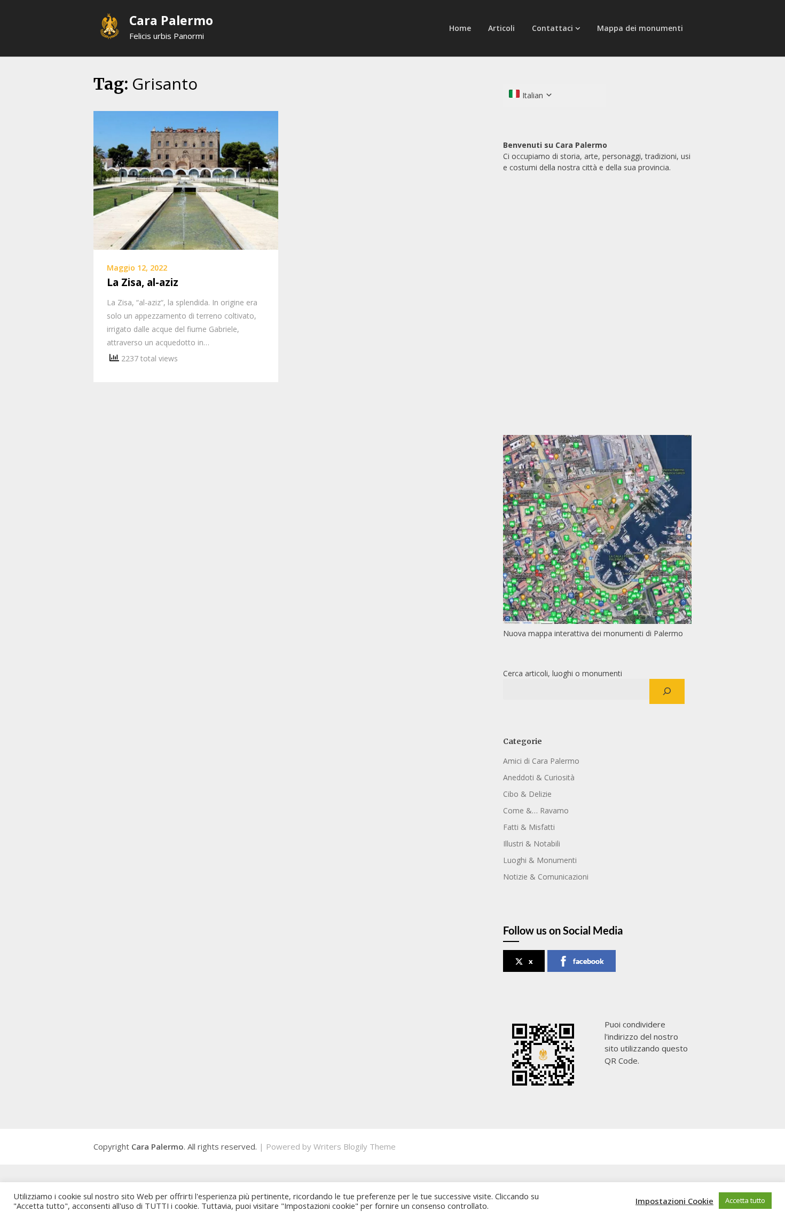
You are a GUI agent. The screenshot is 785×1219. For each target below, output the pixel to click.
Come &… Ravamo (536, 810)
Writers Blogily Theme (354, 1146)
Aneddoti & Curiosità (539, 777)
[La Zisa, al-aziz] (185, 179)
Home (460, 28)
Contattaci (552, 28)
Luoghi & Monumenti (540, 860)
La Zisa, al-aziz (142, 282)
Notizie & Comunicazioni (545, 877)
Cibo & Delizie (527, 794)
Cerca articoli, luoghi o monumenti (562, 673)
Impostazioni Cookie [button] (674, 1201)
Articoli (501, 28)
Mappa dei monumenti (640, 28)
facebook (588, 960)
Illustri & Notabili (531, 843)
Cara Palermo (171, 20)
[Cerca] (666, 692)
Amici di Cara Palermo (541, 761)
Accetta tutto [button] (745, 1200)
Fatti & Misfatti (529, 827)
